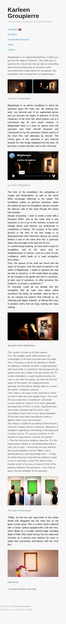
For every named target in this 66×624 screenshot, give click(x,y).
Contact (11, 50)
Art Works (12, 35)
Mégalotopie (24, 185)
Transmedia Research (18, 40)
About (10, 45)
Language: (13, 29)
